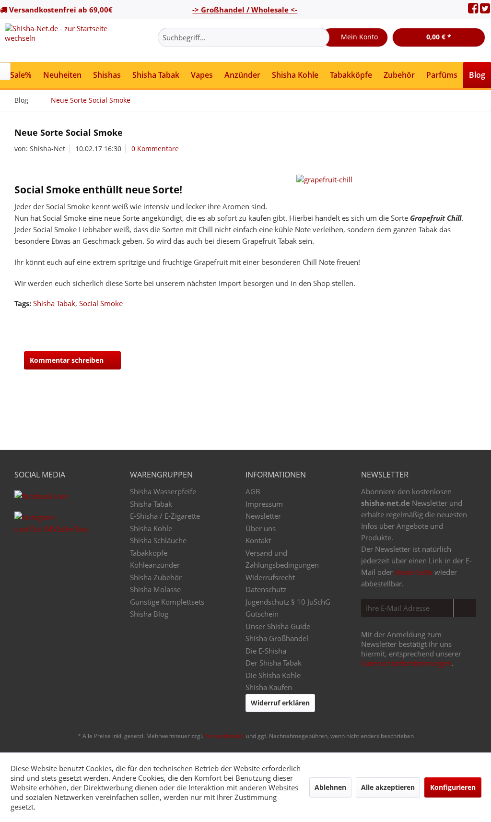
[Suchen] (320, 37)
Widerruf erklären (280, 702)
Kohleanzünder (155, 565)
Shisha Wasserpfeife (163, 491)
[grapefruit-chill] (384, 179)
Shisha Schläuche (158, 540)
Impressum (264, 504)
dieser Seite (414, 572)
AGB (253, 491)
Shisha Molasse (155, 589)
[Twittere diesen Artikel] (452, 322)
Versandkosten (225, 736)
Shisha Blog (149, 614)
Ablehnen (330, 787)
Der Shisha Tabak (274, 662)
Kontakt (258, 540)
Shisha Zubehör (156, 577)
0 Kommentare (155, 148)
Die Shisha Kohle (273, 675)
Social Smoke (101, 303)
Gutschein (262, 614)
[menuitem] (243, 37)
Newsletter (263, 516)
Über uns (261, 528)
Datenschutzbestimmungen (406, 663)
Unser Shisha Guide (278, 626)
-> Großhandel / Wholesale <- (244, 9)
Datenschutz (266, 589)
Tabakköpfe (148, 553)
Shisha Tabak (54, 303)
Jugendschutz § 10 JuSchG (288, 602)
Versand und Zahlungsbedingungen (282, 559)
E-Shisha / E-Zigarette (165, 516)
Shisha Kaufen (269, 687)
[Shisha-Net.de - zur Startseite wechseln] (63, 40)
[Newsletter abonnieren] (464, 608)
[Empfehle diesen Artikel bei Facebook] (469, 322)
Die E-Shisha (266, 650)
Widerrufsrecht (270, 577)
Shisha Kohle (151, 528)
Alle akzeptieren (388, 787)
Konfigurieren (453, 787)
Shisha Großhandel (277, 638)
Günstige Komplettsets (167, 602)
